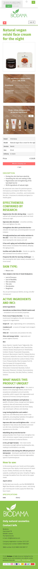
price (5, 158)
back (19, 167)
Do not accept (15, 6)
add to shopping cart (20, 163)
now (4, 497)
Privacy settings (26, 560)
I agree (9, 6)
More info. (18, 3)
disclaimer (18, 560)
